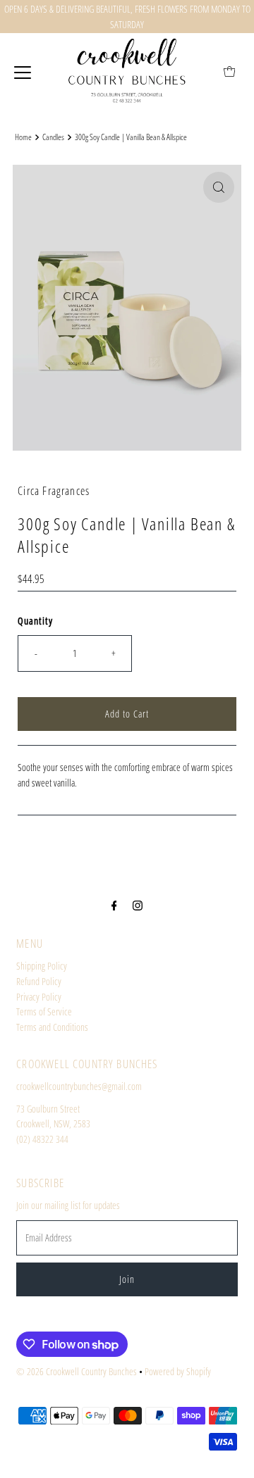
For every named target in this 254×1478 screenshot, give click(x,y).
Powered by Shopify (178, 1371)
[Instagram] (138, 905)
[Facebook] (114, 905)
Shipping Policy (41, 965)
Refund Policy (38, 981)
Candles (53, 137)
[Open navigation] (23, 72)
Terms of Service (44, 1011)
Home (23, 137)
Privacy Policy (38, 996)
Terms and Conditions (52, 1027)
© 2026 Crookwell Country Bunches (76, 1371)
